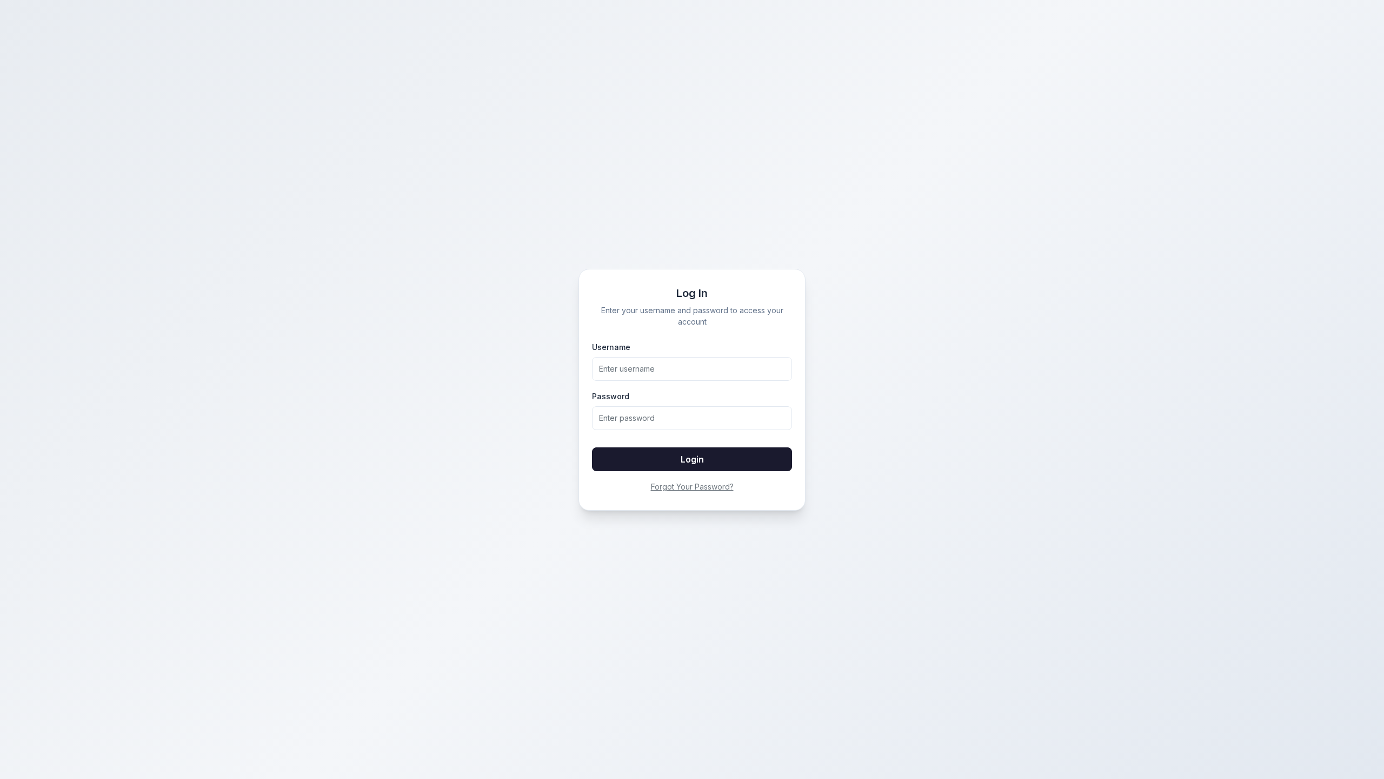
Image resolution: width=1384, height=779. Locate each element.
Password (610, 396)
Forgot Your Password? (692, 486)
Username (611, 347)
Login (692, 459)
